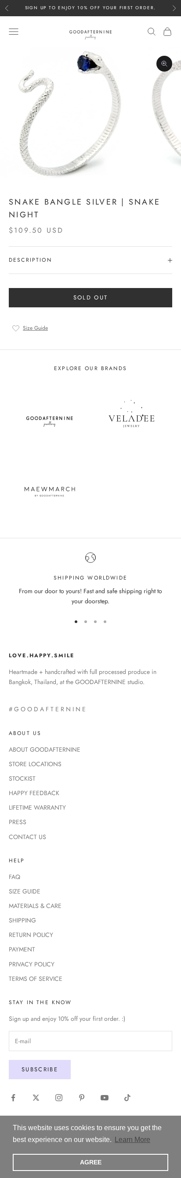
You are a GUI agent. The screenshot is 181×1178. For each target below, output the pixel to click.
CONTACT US (27, 836)
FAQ (14, 876)
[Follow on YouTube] (104, 1097)
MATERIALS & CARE (35, 905)
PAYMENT (22, 949)
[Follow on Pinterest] (81, 1097)
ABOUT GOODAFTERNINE (44, 749)
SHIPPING (22, 920)
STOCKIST (22, 778)
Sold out (90, 297)
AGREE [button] (90, 1162)
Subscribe (40, 1069)
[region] (90, 579)
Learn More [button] (132, 1139)
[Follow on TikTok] (127, 1097)
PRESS (17, 822)
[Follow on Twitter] (36, 1097)
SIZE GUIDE (24, 891)
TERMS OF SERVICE (35, 978)
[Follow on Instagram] (58, 1097)
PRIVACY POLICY (31, 964)
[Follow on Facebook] (13, 1097)
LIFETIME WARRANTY (37, 807)
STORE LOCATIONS (35, 764)
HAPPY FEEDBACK (34, 793)
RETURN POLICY (31, 934)
